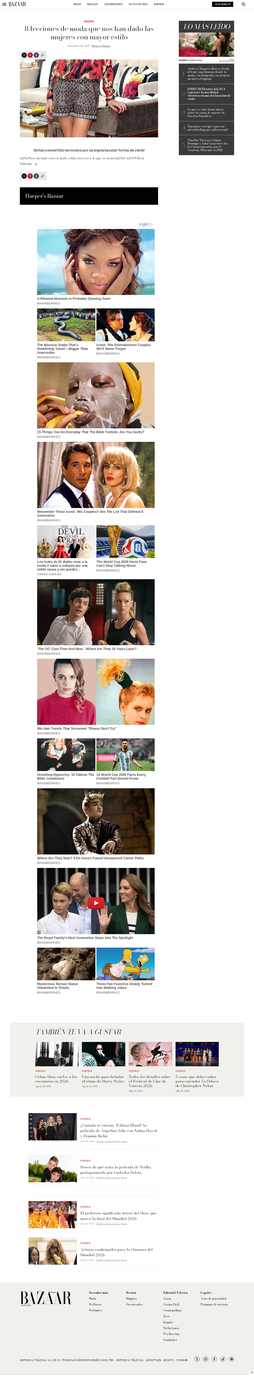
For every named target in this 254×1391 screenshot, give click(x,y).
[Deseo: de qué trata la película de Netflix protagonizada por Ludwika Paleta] (53, 1168)
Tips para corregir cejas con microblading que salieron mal (207, 128)
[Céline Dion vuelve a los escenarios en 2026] (57, 1054)
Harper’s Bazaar (101, 46)
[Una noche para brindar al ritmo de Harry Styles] (103, 1054)
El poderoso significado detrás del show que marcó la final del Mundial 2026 (118, 1215)
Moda (77, 4)
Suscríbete (223, 4)
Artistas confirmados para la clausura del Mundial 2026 (116, 1252)
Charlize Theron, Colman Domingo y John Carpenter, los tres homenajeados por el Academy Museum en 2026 (207, 145)
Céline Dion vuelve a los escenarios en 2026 (56, 1079)
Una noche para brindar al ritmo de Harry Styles (103, 1079)
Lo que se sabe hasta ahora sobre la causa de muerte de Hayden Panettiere (206, 113)
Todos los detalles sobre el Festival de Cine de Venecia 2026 (150, 1081)
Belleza (92, 4)
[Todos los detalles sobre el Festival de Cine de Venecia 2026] (150, 1054)
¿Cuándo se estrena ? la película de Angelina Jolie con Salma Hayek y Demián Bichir (119, 1130)
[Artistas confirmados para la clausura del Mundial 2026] (53, 1251)
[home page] (17, 4)
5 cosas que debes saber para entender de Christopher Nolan (197, 1081)
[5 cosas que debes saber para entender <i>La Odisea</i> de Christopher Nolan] (197, 1054)
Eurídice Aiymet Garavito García (112, 1141)
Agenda (159, 4)
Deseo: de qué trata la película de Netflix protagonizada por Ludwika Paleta (115, 1169)
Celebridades (113, 4)
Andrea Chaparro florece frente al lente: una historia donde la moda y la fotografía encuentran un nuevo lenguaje (208, 73)
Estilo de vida (138, 4)
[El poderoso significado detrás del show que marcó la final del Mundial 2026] (53, 1214)
